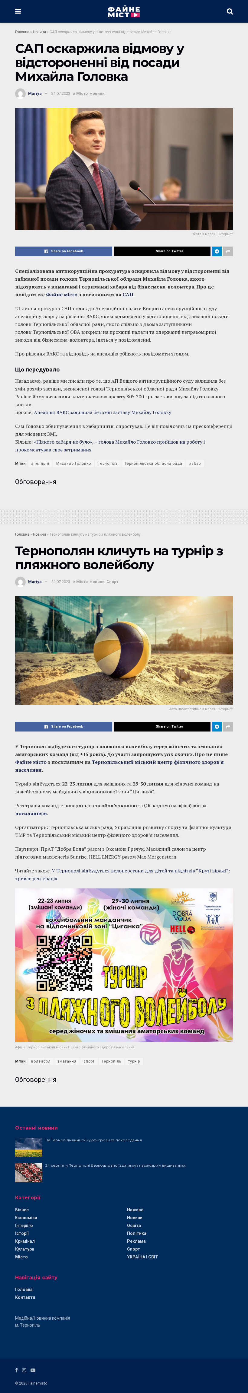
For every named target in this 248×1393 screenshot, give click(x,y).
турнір (134, 1061)
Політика (136, 1233)
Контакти (25, 1297)
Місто (82, 93)
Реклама (136, 1241)
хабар (195, 463)
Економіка (26, 1217)
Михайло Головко (73, 463)
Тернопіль (108, 463)
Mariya (35, 93)
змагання (67, 1061)
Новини (39, 32)
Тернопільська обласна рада (153, 463)
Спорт (112, 581)
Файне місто (62, 294)
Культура (24, 1249)
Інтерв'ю (24, 1225)
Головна (22, 32)
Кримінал (25, 1241)
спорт (89, 1061)
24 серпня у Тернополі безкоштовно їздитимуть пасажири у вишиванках (115, 1165)
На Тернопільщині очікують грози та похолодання (93, 1140)
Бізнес (22, 1209)
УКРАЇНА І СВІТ (142, 1256)
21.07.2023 (60, 93)
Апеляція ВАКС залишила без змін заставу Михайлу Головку (102, 412)
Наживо (135, 1209)
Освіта (134, 1225)
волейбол (41, 1061)
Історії (21, 1233)
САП (127, 294)
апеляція (40, 463)
